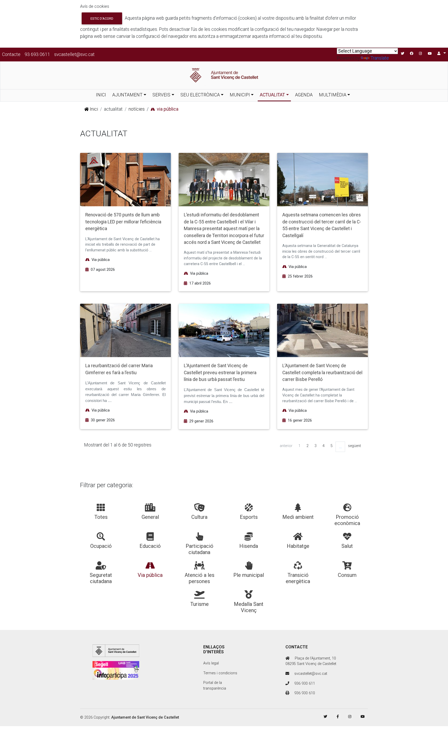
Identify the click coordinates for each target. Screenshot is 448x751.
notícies (137, 109)
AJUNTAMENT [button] (127, 94)
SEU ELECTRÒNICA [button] (200, 94)
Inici (93, 109)
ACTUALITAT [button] (272, 94)
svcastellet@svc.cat (74, 54)
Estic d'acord (101, 18)
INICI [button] (101, 94)
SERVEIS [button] (161, 94)
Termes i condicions (220, 673)
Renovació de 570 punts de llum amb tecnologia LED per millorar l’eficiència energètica (123, 221)
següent (354, 446)
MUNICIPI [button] (240, 94)
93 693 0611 (37, 54)
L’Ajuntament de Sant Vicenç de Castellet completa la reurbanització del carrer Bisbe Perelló (322, 372)
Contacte (11, 54)
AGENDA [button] (304, 94)
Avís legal (211, 663)
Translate (379, 58)
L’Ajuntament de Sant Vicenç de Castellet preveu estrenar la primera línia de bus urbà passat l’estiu (220, 372)
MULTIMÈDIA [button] (332, 94)
